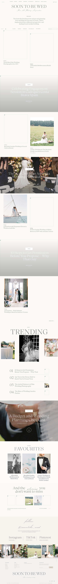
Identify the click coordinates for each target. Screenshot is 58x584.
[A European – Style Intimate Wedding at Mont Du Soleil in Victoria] (16, 293)
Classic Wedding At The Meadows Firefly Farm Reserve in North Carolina (40, 151)
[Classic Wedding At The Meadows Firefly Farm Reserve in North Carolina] (42, 131)
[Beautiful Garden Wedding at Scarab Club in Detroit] (16, 128)
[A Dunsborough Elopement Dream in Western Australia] (15, 208)
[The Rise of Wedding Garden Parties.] (47, 393)
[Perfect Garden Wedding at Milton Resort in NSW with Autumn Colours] (42, 212)
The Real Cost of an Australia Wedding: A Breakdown (29, 175)
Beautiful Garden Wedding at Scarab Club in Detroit (29, 477)
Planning (29, 248)
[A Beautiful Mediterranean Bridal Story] (42, 47)
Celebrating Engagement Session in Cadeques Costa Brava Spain (29, 92)
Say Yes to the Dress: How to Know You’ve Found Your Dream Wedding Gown (25, 379)
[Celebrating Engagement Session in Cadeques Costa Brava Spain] (29, 102)
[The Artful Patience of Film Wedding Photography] (47, 385)
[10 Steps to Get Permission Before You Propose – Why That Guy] (29, 266)
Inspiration (29, 84)
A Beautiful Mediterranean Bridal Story (14, 477)
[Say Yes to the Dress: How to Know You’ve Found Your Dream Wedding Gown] (47, 378)
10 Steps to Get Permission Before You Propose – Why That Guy (29, 256)
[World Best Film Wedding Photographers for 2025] (15, 44)
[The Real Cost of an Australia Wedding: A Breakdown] (29, 186)
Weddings (4, 60)
